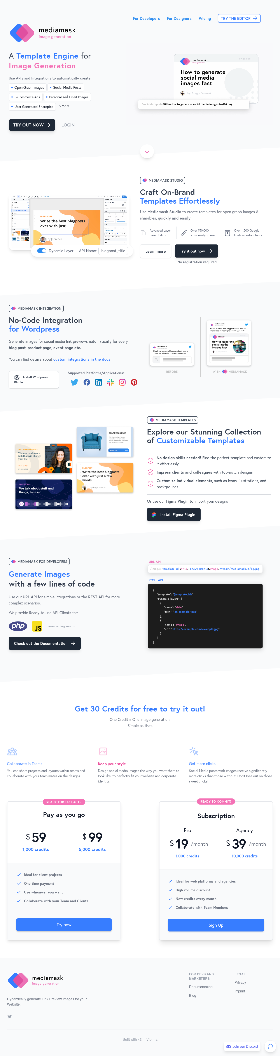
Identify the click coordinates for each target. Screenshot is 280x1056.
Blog (192, 995)
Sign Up (216, 925)
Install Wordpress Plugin (31, 379)
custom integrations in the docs (81, 359)
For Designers (179, 18)
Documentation (201, 986)
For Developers (146, 18)
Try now (64, 924)
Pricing (205, 18)
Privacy (240, 982)
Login (68, 125)
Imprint (239, 991)
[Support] (270, 1046)
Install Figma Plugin (177, 514)
